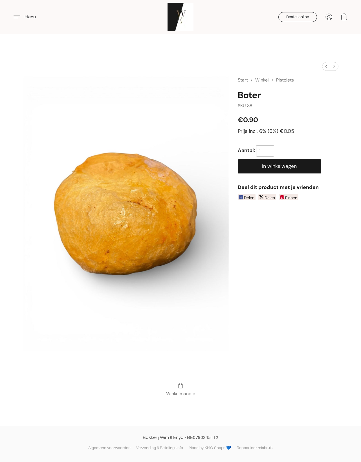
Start (243, 80)
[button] (180, 17)
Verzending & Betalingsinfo (159, 448)
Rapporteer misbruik (255, 448)
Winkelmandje (180, 394)
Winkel (262, 80)
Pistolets (285, 80)
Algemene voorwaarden (109, 448)
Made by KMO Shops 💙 (210, 448)
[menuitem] (326, 66)
